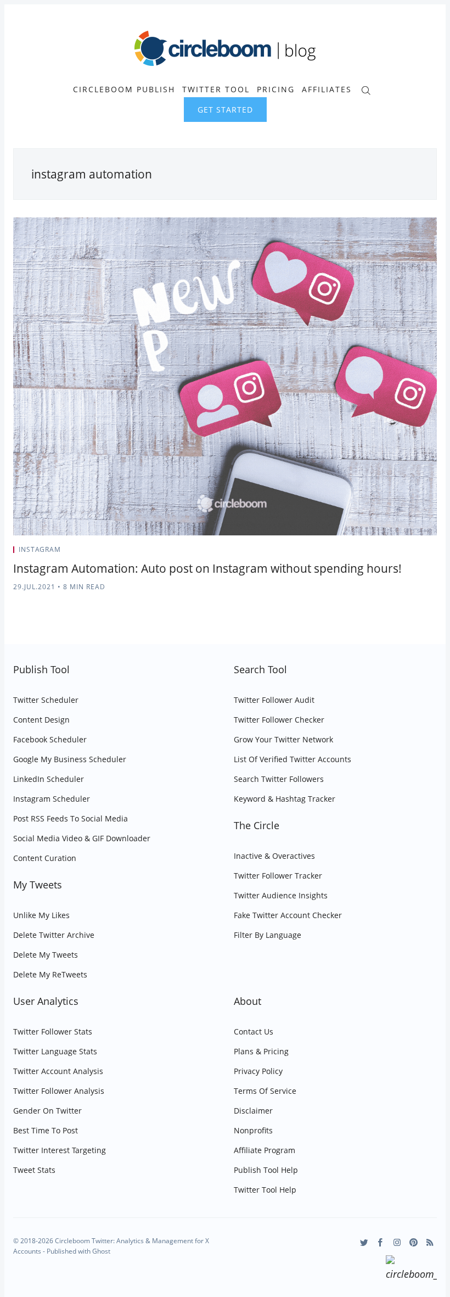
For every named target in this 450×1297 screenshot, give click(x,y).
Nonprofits (253, 1130)
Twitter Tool (216, 89)
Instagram (40, 549)
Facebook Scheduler (50, 739)
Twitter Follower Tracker (278, 875)
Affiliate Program (264, 1150)
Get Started (225, 109)
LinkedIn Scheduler (48, 779)
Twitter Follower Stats (52, 1031)
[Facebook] (380, 1242)
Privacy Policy (258, 1071)
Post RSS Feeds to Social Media (70, 818)
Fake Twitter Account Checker (288, 915)
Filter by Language (267, 935)
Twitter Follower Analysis (58, 1091)
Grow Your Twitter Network (283, 739)
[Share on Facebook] (407, 553)
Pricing (276, 89)
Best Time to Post (45, 1130)
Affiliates (327, 89)
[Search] (366, 89)
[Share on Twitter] (394, 553)
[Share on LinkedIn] (421, 553)
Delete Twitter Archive (53, 935)
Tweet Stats (34, 1170)
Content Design (41, 719)
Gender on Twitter (47, 1110)
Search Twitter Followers (279, 779)
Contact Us (253, 1031)
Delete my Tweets (45, 954)
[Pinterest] (413, 1242)
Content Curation (44, 858)
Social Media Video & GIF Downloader (81, 838)
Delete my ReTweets (50, 974)
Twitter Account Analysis (58, 1071)
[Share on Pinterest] (433, 553)
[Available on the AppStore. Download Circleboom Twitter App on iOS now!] (411, 1269)
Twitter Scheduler (45, 700)
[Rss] (430, 1242)
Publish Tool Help (266, 1170)
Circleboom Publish (124, 89)
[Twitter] (364, 1242)
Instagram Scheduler (51, 798)
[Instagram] (397, 1242)
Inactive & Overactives (274, 856)
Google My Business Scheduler (69, 759)
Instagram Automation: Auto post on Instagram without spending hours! (207, 568)
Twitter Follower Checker (279, 719)
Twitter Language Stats (55, 1051)
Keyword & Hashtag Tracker (284, 798)
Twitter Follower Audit (274, 700)
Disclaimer (253, 1110)
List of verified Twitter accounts (292, 759)
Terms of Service (265, 1091)
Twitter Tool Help (265, 1189)
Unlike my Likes (41, 915)
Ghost (101, 1251)
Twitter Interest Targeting (59, 1150)
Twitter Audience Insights (281, 895)
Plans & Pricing (261, 1051)
